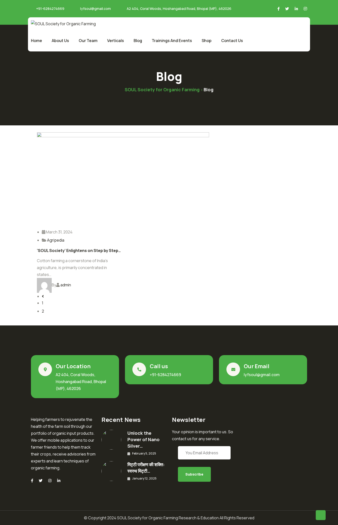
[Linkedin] (58, 480)
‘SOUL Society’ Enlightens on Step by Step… (79, 250)
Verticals (115, 40)
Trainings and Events (172, 40)
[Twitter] (41, 480)
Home (36, 40)
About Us (60, 40)
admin (65, 285)
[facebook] (32, 480)
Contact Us (232, 40)
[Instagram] (49, 480)
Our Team (88, 40)
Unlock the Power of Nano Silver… (143, 439)
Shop (207, 40)
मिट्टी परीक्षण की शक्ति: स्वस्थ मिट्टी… (146, 467)
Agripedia (55, 240)
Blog (138, 40)
